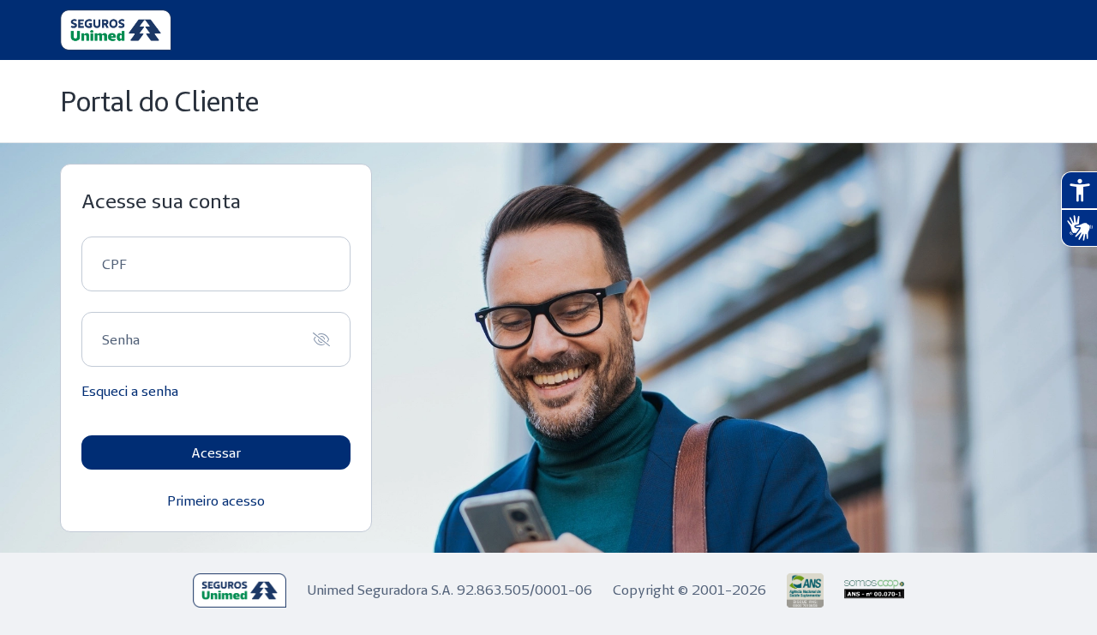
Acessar (216, 452)
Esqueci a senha (129, 390)
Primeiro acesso (216, 500)
